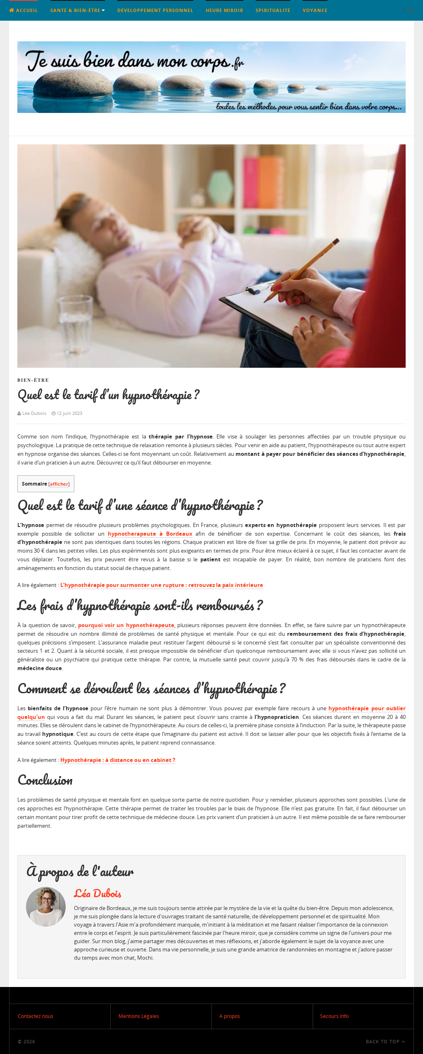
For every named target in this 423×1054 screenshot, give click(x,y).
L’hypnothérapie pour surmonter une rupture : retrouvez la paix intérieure (161, 585)
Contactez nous (35, 1016)
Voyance (315, 10)
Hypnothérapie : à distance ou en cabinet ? (117, 760)
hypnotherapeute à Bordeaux (150, 533)
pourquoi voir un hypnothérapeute (126, 625)
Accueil (26, 10)
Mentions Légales (139, 1016)
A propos (229, 1016)
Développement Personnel (155, 10)
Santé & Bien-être (75, 10)
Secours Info (334, 1016)
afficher (59, 484)
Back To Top (384, 1041)
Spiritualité (273, 10)
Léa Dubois (97, 893)
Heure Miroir (224, 10)
